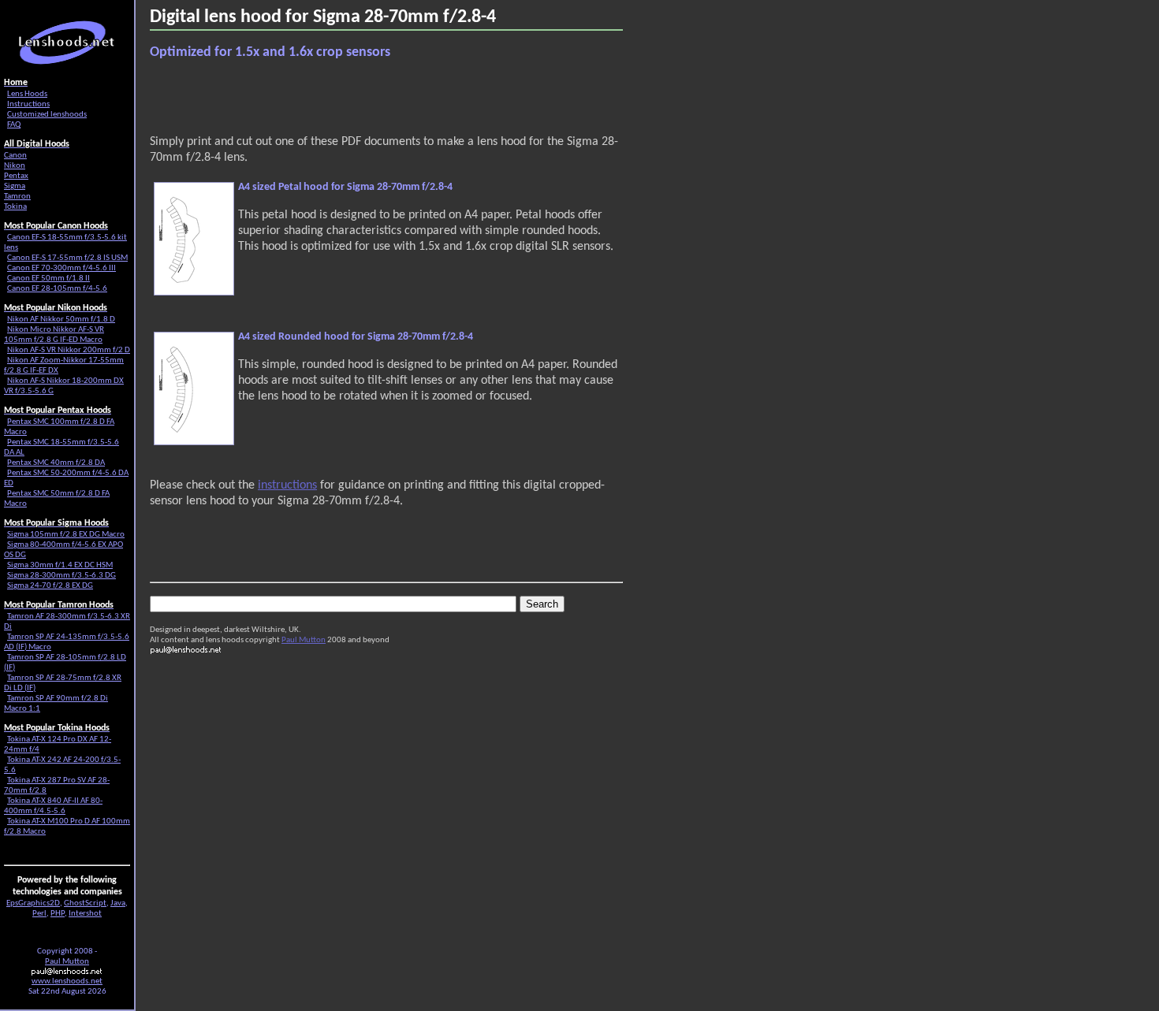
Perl (39, 913)
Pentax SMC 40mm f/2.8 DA (56, 463)
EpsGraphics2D (33, 903)
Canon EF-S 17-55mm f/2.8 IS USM (67, 258)
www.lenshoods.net (67, 981)
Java (117, 903)
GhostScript (85, 903)
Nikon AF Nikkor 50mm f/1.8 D (61, 319)
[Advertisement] (334, 97)
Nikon (14, 166)
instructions (287, 485)
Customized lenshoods (47, 114)
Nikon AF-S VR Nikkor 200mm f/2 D (68, 350)
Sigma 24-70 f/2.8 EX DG (50, 586)
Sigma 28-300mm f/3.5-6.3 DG (61, 575)
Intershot (85, 913)
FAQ (13, 125)
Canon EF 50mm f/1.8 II (48, 278)
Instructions (28, 104)
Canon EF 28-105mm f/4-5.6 (57, 288)
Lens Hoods (27, 94)
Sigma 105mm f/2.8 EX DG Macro (66, 534)
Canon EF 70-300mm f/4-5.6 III (61, 268)
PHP (57, 913)
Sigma (14, 186)
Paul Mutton (303, 640)
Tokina (15, 207)
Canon (15, 155)
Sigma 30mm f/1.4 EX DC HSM (60, 565)
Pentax (16, 176)
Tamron (17, 196)
